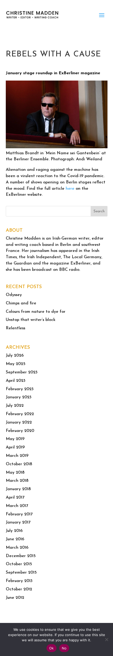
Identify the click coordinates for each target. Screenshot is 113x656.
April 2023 (15, 381)
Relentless (15, 328)
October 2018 (19, 464)
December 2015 (21, 556)
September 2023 (22, 372)
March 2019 (17, 456)
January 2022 (19, 422)
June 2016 (15, 539)
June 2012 (15, 598)
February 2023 (20, 389)
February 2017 (19, 514)
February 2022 (20, 414)
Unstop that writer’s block (30, 320)
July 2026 (15, 355)
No (64, 648)
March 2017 (17, 506)
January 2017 (18, 522)
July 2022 (15, 406)
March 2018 (17, 481)
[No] (106, 639)
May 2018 (15, 472)
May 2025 (15, 364)
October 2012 (19, 589)
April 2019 (15, 447)
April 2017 (15, 497)
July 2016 (14, 531)
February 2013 (19, 581)
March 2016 (17, 548)
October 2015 (19, 564)
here (70, 189)
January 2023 (19, 397)
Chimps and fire (21, 303)
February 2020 (20, 431)
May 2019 (15, 439)
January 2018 (18, 489)
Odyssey (14, 295)
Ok (51, 648)
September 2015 (21, 572)
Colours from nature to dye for (35, 312)
